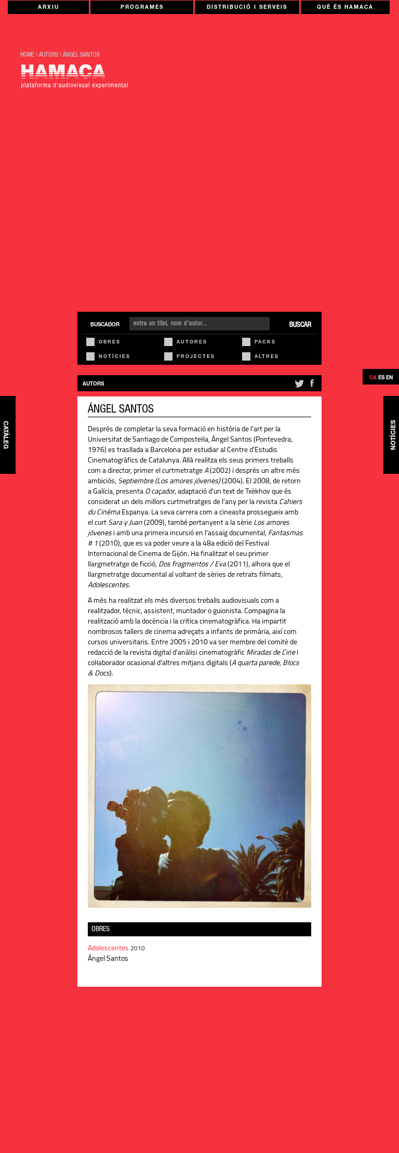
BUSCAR (300, 325)
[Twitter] (298, 387)
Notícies (114, 357)
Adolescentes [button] (109, 948)
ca (373, 378)
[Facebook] (312, 387)
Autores (192, 342)
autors (48, 55)
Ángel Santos (81, 55)
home (27, 55)
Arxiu (48, 7)
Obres (110, 342)
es (381, 378)
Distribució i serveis (247, 7)
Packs (265, 342)
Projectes (196, 357)
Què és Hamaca (345, 7)
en (389, 378)
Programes (142, 7)
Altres (267, 357)
